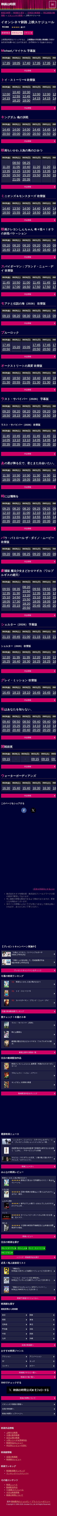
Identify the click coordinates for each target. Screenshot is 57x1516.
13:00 (26, 171)
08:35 (16, 554)
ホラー (32, 1366)
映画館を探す (18, 13)
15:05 (26, 347)
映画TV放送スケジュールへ (27, 1298)
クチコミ (27, 33)
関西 (4, 1320)
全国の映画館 (11, 1457)
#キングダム (6, 1253)
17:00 (16, 286)
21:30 (6, 382)
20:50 (6, 133)
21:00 (26, 636)
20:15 (26, 521)
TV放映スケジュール (15, 1490)
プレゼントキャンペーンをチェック (27, 970)
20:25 (26, 444)
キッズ (32, 1361)
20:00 (16, 133)
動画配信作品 (11, 1487)
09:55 (6, 589)
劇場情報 (5, 33)
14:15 (6, 98)
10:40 (16, 92)
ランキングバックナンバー (17, 1473)
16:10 (26, 212)
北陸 (31, 1329)
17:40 (26, 63)
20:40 (16, 730)
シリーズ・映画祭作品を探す (28, 1257)
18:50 (6, 212)
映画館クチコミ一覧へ (27, 1372)
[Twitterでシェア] (33, 810)
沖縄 (31, 1338)
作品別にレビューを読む (16, 1445)
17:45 (6, 345)
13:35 (6, 171)
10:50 (16, 282)
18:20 (16, 100)
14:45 (6, 129)
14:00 (16, 129)
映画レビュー (28, 1236)
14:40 (6, 208)
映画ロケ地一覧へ (28, 1377)
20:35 (26, 179)
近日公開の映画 (12, 1438)
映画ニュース (11, 1485)
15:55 (16, 212)
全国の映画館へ (28, 1345)
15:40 (16, 788)
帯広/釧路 (5, 27)
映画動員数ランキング (15, 1471)
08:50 (16, 162)
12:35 (6, 593)
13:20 (26, 595)
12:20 (6, 657)
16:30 (26, 661)
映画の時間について (28, 1398)
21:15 (6, 636)
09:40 (6, 721)
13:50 (16, 208)
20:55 (16, 382)
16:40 (6, 249)
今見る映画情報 (12, 1492)
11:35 (16, 657)
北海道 (4, 1324)
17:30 (16, 601)
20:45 (6, 605)
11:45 (6, 282)
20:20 (16, 521)
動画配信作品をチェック (27, 1093)
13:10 (16, 440)
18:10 (26, 692)
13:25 (16, 171)
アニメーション (36, 1356)
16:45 (6, 692)
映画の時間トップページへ (12, 1414)
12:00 (6, 94)
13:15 (16, 249)
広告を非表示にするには (44, 889)
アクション (6, 1356)
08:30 (26, 316)
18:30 (26, 415)
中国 (4, 1334)
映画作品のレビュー (14, 1443)
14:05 (6, 440)
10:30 (26, 92)
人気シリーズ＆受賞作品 (16, 1440)
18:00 (26, 100)
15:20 (26, 175)
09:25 (6, 508)
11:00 (26, 282)
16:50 (26, 286)
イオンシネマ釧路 (15, 15)
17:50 (6, 286)
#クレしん (22, 1248)
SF (3, 1361)
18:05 (16, 63)
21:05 (16, 179)
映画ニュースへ (28, 1166)
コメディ (5, 1366)
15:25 (16, 726)
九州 (4, 1338)
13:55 (16, 517)
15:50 (6, 175)
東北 (31, 1324)
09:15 (6, 316)
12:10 (6, 513)
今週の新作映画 (12, 1435)
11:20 (6, 167)
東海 (31, 1320)
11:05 (16, 167)
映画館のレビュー (13, 1459)
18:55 (6, 479)
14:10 (6, 726)
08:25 (26, 162)
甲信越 (4, 1329)
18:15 (16, 415)
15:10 (6, 597)
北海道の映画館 (33, 13)
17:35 (6, 63)
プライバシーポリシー (41, 1501)
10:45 (16, 436)
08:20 (16, 245)
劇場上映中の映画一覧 (27, 1052)
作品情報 (27, 71)
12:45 (26, 96)
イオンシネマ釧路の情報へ (12, 1404)
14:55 (6, 517)
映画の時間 (5, 13)
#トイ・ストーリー (36, 1248)
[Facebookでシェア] (24, 810)
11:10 (16, 513)
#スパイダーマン (8, 1248)
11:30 (6, 475)
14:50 (16, 597)
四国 (31, 1334)
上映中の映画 (11, 1433)
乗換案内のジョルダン (20, 1501)
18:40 (6, 378)
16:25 (6, 661)
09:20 (6, 245)
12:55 (16, 96)
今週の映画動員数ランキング (13, 1011)
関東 (31, 1315)
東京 (4, 1315)
